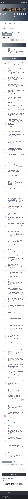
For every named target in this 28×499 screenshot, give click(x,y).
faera (18, 406)
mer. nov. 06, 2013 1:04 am (16, 415)
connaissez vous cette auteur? (16, 381)
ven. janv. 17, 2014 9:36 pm (15, 398)
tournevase (19, 390)
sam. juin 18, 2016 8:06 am (13, 158)
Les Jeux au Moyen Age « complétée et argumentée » (15, 147)
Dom (18, 190)
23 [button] (21, 40)
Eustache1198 (20, 149)
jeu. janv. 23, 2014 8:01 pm (13, 391)
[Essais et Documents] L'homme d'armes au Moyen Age (15, 290)
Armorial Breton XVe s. (14, 312)
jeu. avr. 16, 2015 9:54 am (16, 226)
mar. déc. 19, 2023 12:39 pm (18, 72)
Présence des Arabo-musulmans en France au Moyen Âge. (14, 172)
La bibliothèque (7, 29)
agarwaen (19, 382)
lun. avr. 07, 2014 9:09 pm (15, 338)
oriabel (18, 51)
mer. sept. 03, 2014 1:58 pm (16, 276)
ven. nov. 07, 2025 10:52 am (16, 64)
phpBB (7, 496)
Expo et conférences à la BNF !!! (16, 62)
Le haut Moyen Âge (13, 77)
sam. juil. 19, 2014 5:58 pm (16, 308)
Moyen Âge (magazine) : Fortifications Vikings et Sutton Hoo (16, 215)
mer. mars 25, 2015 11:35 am (14, 245)
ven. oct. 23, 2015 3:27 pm (17, 201)
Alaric (18, 431)
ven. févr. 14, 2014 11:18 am (16, 360)
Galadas (19, 141)
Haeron (18, 439)
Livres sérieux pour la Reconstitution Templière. (14, 438)
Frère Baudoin (20, 446)
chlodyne (19, 258)
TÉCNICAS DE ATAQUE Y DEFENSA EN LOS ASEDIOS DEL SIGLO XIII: (15, 335)
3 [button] (15, 40)
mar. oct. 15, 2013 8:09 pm (15, 456)
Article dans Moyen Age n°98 (15, 298)
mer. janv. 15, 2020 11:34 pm (16, 108)
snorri (18, 343)
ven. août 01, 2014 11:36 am (16, 300)
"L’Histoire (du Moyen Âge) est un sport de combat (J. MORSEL (16, 241)
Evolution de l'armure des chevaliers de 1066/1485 (14, 132)
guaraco (19, 174)
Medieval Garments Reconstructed (13, 264)
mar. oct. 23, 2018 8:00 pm (16, 126)
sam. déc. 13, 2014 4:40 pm (16, 259)
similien (18, 455)
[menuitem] (4, 2)
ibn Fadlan (19, 217)
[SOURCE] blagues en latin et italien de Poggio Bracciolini (15, 413)
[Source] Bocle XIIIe (13, 420)
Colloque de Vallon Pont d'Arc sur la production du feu (15, 396)
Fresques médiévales (13, 445)
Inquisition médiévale (13, 342)
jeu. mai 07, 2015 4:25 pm (16, 218)
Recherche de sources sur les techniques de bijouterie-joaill (15, 232)
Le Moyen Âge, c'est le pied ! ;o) (16, 113)
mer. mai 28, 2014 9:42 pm (16, 320)
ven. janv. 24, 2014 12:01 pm (16, 383)
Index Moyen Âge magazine (15, 206)
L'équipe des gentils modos (14, 32)
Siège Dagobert (12, 162)
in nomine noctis (20, 313)
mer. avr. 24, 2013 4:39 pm (15, 52)
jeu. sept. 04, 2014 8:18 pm (16, 267)
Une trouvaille (11, 140)
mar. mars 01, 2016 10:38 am (16, 175)
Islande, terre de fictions (14, 84)
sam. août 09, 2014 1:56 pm (16, 293)
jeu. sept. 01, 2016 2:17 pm (13, 150)
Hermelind (19, 182)
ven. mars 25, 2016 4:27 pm (15, 164)
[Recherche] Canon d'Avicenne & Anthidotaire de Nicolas (15, 429)
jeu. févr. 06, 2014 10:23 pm (15, 367)
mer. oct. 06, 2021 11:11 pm (16, 100)
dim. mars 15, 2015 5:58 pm (18, 252)
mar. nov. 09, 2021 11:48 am (16, 93)
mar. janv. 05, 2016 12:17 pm (14, 183)
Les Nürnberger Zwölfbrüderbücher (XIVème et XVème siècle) (16, 198)
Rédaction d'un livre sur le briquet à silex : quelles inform (15, 372)
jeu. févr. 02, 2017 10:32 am (15, 142)
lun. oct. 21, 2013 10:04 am (15, 440)
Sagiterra (19, 64)
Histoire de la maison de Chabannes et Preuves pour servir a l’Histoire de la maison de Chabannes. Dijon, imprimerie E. (15, 122)
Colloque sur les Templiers (15, 358)
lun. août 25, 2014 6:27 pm (15, 283)
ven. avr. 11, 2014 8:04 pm (16, 329)
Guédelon (10, 249)
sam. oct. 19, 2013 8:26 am (13, 448)
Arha (18, 207)
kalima (18, 234)
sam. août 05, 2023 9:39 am (16, 79)
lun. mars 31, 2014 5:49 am (15, 344)
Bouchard (19, 134)
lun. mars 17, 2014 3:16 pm (15, 353)
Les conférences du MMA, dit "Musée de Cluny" (15, 98)
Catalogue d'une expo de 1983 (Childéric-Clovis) (16, 306)
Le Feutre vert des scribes (14, 318)
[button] (11, 40)
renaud (18, 164)
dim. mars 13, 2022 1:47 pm (16, 86)
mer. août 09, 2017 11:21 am (16, 135)
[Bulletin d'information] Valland (16, 106)
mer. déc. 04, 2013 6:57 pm (15, 407)
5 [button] (18, 40)
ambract (19, 292)
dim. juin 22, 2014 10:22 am (14, 315)
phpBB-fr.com (9, 497)
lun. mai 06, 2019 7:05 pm (16, 115)
